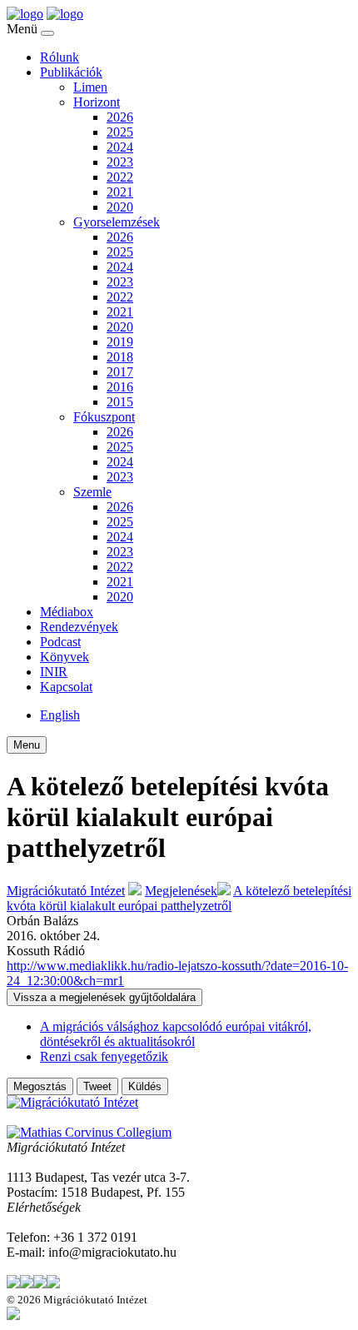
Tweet (97, 1086)
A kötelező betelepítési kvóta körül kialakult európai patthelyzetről (179, 898)
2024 (120, 147)
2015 (120, 402)
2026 (120, 117)
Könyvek (64, 657)
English (60, 715)
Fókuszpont (104, 417)
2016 (120, 387)
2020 (120, 207)
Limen (90, 87)
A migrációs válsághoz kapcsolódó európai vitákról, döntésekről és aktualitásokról (175, 1034)
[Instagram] (40, 1284)
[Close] (47, 33)
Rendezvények (79, 627)
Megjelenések (181, 891)
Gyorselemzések (116, 222)
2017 (120, 372)
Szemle (92, 492)
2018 (120, 357)
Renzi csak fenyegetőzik (104, 1056)
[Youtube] (53, 1284)
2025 (120, 132)
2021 (120, 192)
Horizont (96, 102)
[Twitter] (13, 1284)
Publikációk (71, 72)
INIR (53, 672)
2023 (120, 162)
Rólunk (59, 57)
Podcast (60, 642)
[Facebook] (26, 1284)
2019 (120, 342)
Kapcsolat (66, 687)
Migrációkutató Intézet (66, 891)
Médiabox (66, 612)
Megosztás (40, 1086)
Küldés (145, 1086)
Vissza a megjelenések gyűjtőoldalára (104, 997)
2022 (120, 177)
